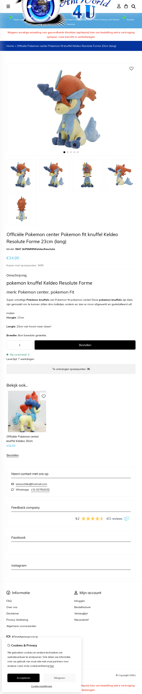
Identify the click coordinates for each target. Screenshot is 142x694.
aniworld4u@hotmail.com (31, 484)
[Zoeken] (133, 6)
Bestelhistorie (82, 607)
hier (52, 665)
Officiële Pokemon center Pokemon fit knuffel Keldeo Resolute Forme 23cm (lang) (66, 46)
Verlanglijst (81, 613)
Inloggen (79, 601)
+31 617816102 (40, 489)
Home (10, 46)
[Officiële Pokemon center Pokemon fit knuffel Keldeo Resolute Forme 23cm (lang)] (71, 154)
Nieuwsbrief (81, 619)
